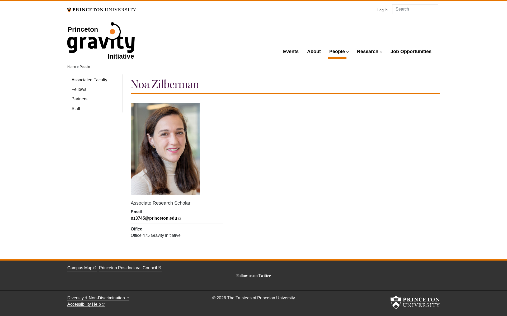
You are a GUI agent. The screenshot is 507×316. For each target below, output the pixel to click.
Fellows (79, 89)
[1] (253, 284)
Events (291, 51)
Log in (382, 10)
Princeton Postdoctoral (128, 268)
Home (71, 67)
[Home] (101, 44)
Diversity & (96, 298)
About (314, 51)
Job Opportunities (411, 51)
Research (367, 51)
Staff (76, 108)
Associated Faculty (89, 80)
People (337, 51)
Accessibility (84, 304)
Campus (79, 268)
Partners (79, 99)
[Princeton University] (101, 9)
